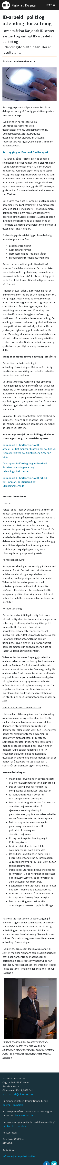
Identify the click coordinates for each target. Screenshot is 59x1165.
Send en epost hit (25, 1115)
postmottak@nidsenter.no (17, 1094)
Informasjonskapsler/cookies (18, 1156)
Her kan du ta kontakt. (14, 1126)
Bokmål (7, 1104)
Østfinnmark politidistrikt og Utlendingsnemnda (24, 481)
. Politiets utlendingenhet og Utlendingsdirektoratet (24, 467)
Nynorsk (18, 1104)
